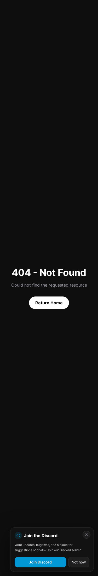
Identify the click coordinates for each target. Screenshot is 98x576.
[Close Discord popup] (86, 535)
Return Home (49, 302)
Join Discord (40, 562)
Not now (79, 562)
